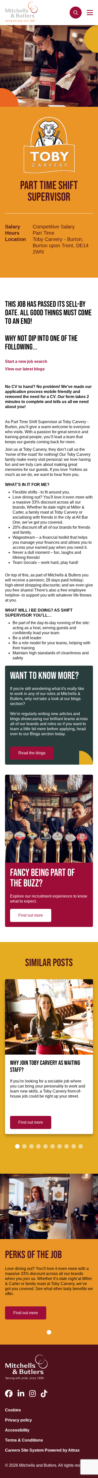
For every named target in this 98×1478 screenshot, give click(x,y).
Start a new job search (26, 361)
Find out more (30, 915)
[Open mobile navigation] (90, 12)
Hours (12, 233)
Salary (12, 226)
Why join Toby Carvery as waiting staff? (45, 1067)
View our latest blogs (25, 369)
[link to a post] (49, 1017)
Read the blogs (31, 753)
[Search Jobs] (76, 13)
